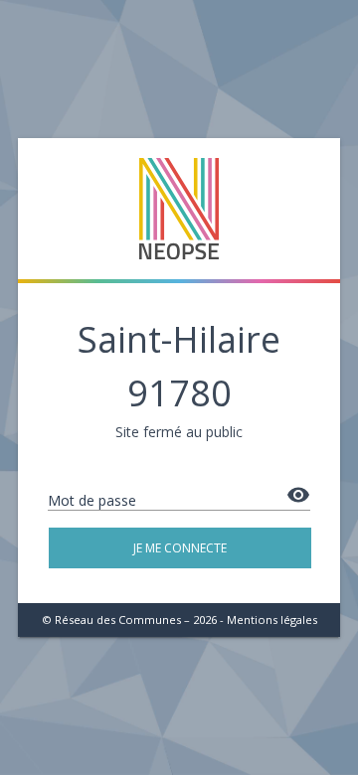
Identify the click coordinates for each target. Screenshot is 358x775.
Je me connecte (180, 548)
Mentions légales (272, 619)
